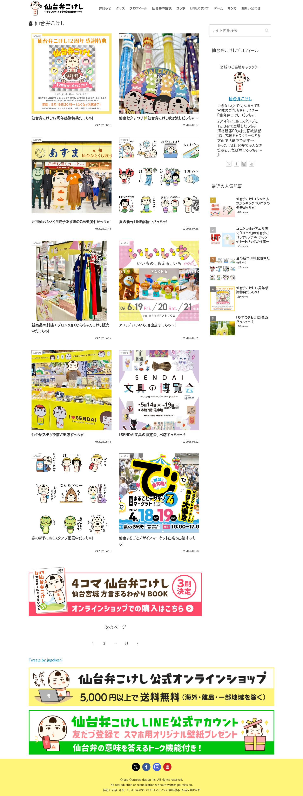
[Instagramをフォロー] (244, 164)
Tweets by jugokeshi (46, 660)
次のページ (115, 627)
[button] (266, 30)
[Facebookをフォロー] (236, 164)
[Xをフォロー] (228, 164)
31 (126, 643)
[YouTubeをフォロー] (251, 164)
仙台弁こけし (240, 99)
